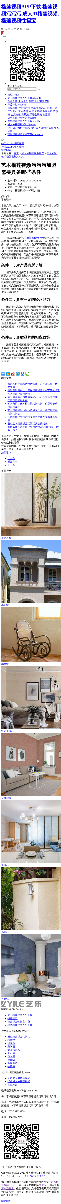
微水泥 (30, 111)
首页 (13, 94)
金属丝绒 (48, 111)
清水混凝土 (7, 1188)
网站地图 (6, 1201)
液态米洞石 (14, 1050)
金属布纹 (16, 114)
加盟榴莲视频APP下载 (24, 121)
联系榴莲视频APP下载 (25, 134)
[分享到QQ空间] (8, 374)
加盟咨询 (6, 452)
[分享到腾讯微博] (18, 374)
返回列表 (13, 461)
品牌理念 (34, 101)
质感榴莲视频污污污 (19, 108)
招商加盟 (13, 1018)
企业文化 (23, 101)
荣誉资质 (44, 101)
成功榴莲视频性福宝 (22, 118)
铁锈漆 (11, 1066)
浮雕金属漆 (35, 114)
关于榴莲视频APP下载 (25, 98)
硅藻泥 (46, 114)
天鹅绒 (38, 111)
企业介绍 (13, 101)
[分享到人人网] (23, 374)
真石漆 (22, 111)
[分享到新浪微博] (13, 374)
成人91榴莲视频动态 (22, 124)
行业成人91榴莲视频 (42, 127)
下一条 (11, 465)
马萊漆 (25, 114)
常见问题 (6, 150)
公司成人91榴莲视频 (19, 127)
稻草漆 (34, 108)
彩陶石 (50, 108)
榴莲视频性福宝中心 (19, 1021)
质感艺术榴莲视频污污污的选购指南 (28, 423)
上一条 (11, 458)
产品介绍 (17, 104)
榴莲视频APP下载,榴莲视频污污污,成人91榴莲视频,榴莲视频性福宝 (30, 13)
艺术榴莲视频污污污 (12, 156)
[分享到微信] (27, 374)
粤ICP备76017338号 (35, 1176)
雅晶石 (42, 108)
